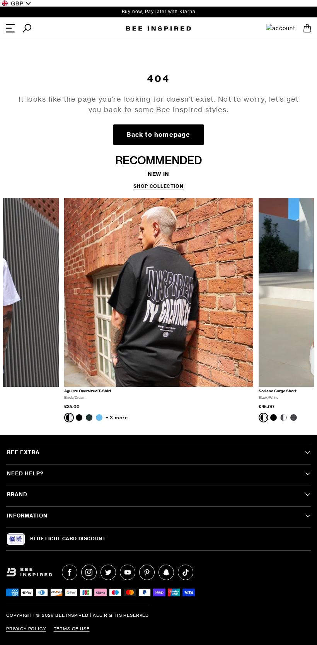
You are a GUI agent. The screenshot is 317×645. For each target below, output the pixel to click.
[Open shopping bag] (307, 28)
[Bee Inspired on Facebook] (69, 572)
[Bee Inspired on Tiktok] (185, 572)
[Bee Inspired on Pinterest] (147, 572)
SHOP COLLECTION (158, 186)
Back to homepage (158, 134)
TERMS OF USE (72, 628)
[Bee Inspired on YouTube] (127, 572)
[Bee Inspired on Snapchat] (166, 572)
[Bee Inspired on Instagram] (89, 572)
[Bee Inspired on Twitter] (108, 572)
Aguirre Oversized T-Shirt (87, 390)
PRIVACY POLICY (26, 628)
